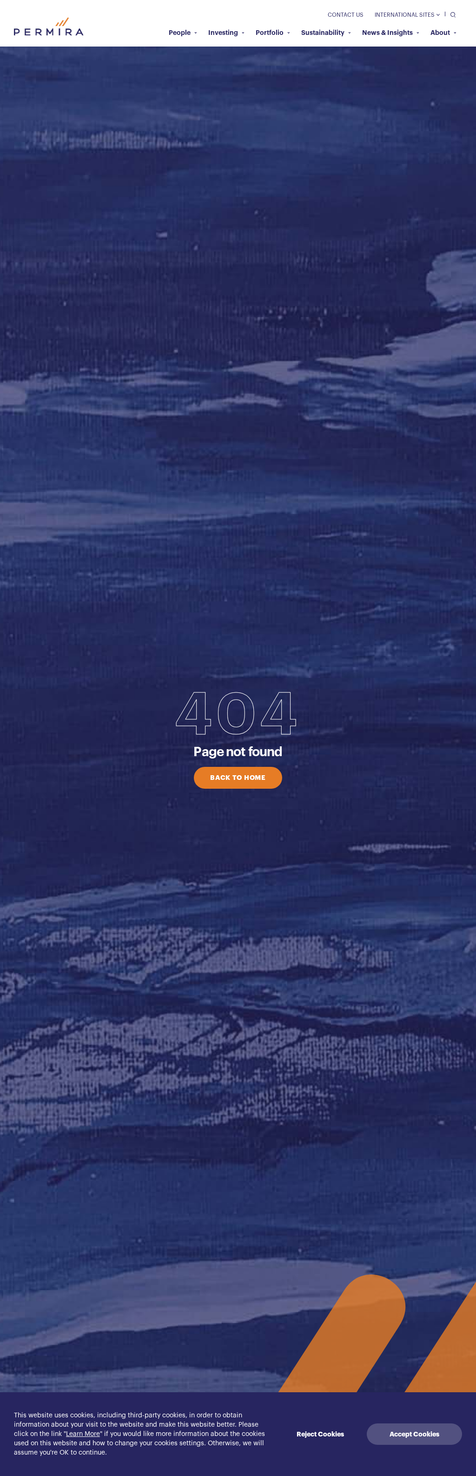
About (440, 32)
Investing (223, 32)
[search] (450, 14)
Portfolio (270, 32)
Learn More (83, 1434)
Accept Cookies (414, 1434)
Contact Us (346, 15)
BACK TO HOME (237, 777)
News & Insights (387, 32)
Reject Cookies (320, 1434)
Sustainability (322, 32)
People (180, 32)
